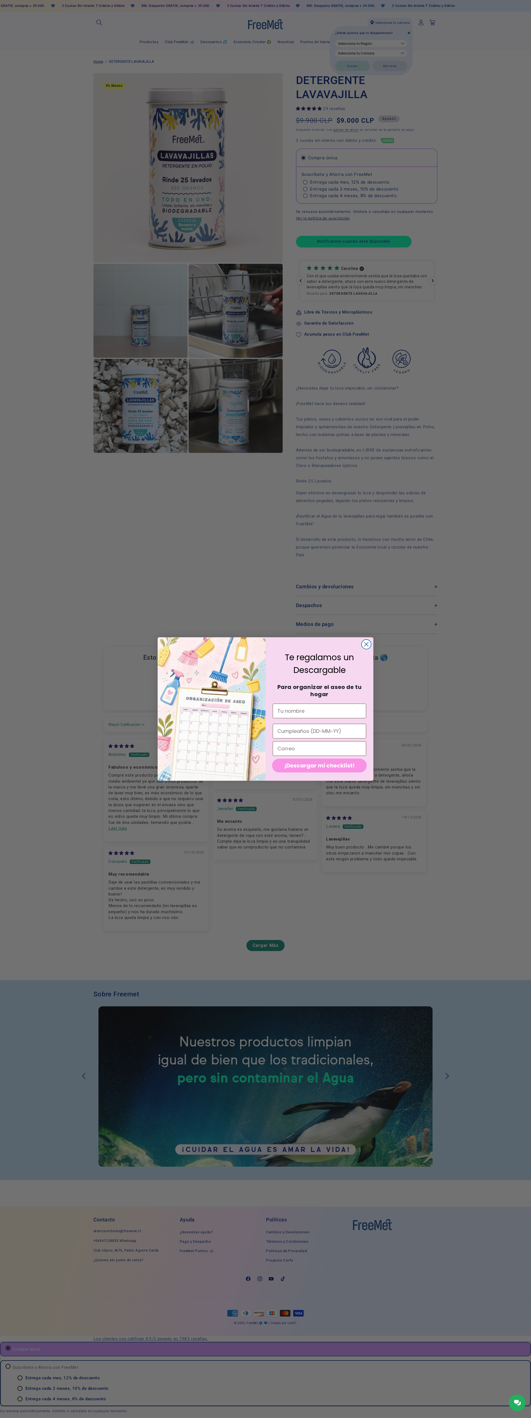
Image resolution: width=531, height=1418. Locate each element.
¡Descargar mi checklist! (319, 765)
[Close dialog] (366, 644)
